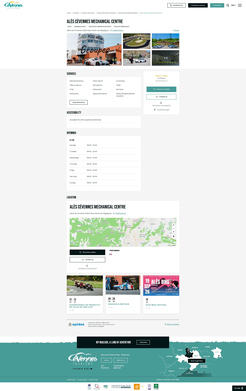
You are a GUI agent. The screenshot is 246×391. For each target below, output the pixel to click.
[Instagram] (87, 369)
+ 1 (165, 58)
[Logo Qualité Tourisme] (97, 387)
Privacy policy (82, 379)
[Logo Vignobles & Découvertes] (156, 387)
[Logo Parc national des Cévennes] (139, 387)
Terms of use (93, 379)
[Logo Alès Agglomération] (106, 386)
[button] (228, 5)
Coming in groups (163, 379)
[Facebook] (85, 369)
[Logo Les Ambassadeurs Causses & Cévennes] (149, 387)
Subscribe (143, 342)
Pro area (175, 379)
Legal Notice (71, 379)
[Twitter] (89, 369)
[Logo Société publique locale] (121, 386)
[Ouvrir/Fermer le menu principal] (240, 5)
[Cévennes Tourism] (13, 5)
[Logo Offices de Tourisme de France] (89, 387)
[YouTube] (91, 369)
